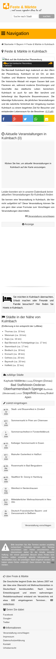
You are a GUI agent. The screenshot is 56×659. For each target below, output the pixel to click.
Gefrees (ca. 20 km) (14, 357)
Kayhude (9, 381)
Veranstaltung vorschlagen (41, 216)
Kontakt (7, 644)
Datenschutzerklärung (14, 640)
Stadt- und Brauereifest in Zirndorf (28, 409)
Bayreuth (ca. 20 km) (15, 361)
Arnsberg (41, 393)
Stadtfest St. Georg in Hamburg (26, 477)
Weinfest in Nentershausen (24, 488)
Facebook (8, 614)
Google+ (7, 618)
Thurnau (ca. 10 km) (15, 331)
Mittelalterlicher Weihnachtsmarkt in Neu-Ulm (31, 500)
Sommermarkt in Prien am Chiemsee (29, 420)
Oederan (39, 385)
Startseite (9, 44)
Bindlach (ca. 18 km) (15, 350)
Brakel (50, 393)
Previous (5, 63)
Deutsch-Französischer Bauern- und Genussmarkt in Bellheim (29, 511)
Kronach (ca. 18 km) (15, 354)
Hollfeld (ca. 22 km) (14, 365)
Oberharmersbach (17, 389)
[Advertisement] (28, 255)
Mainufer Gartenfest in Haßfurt (26, 454)
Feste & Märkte (25, 7)
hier (52, 562)
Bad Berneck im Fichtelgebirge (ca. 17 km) (26, 342)
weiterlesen (8, 604)
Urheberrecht (9, 648)
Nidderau (20, 380)
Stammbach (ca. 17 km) (16, 346)
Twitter (6, 622)
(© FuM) (49, 111)
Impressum (8, 636)
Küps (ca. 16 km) (13, 339)
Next (50, 63)
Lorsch (19, 393)
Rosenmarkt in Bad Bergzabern (26, 465)
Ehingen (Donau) (42, 381)
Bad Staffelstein (22, 385)
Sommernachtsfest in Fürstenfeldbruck (30, 431)
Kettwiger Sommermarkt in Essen (27, 443)
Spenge (37, 389)
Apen (28, 397)
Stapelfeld (29, 393)
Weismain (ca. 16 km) (15, 335)
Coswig (29, 381)
